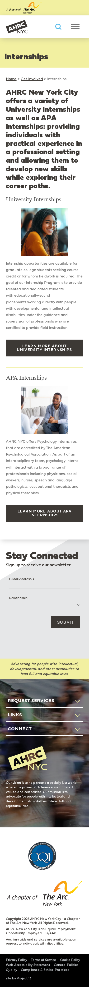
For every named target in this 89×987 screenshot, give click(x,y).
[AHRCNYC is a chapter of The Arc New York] (44, 894)
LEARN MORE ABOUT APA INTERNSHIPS (45, 513)
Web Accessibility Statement (28, 965)
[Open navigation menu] (75, 27)
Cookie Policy (70, 960)
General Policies (66, 965)
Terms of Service (43, 960)
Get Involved (32, 79)
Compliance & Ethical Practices (45, 970)
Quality (11, 970)
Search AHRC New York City (58, 27)
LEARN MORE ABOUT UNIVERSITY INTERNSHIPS (44, 348)
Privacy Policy (16, 960)
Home (11, 79)
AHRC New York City (16, 26)
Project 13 (24, 978)
